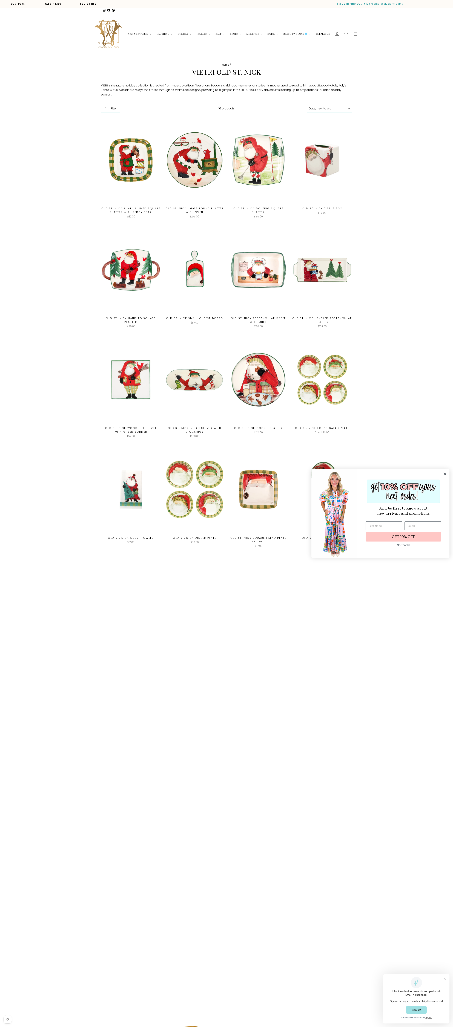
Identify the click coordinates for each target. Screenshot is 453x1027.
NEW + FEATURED (138, 33)
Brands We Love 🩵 (295, 33)
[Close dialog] (445, 474)
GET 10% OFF (403, 537)
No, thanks (403, 545)
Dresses (183, 33)
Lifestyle (252, 33)
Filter (113, 108)
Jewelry (202, 33)
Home (271, 33)
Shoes (234, 33)
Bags (219, 33)
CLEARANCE (323, 33)
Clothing (163, 33)
